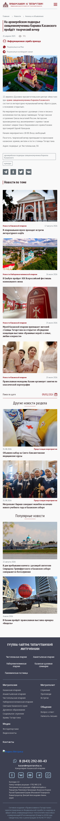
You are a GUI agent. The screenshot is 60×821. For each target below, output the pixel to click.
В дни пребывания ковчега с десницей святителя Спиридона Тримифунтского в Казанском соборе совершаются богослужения (27, 568)
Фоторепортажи (11, 729)
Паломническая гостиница (16, 672)
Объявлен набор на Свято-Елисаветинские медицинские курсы (24, 454)
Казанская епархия (12, 690)
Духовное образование (14, 710)
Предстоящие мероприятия (45, 449)
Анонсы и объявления (34, 16)
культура (7, 163)
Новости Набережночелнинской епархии (20, 274)
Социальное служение (13, 713)
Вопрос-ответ (47, 712)
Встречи (45, 698)
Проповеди (46, 694)
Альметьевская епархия (43, 656)
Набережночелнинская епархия (16, 665)
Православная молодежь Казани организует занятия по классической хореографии (30, 383)
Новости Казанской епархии (15, 226)
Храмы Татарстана (12, 717)
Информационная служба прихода (24, 41)
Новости (17, 16)
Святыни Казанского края (15, 706)
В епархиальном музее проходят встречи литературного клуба (23, 232)
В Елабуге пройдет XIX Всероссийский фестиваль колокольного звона (27, 280)
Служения (45, 690)
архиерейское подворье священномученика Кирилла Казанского (26, 156)
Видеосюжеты (9, 733)
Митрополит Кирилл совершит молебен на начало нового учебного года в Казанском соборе (27, 506)
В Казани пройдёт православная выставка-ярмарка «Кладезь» (28, 622)
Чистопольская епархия (16, 656)
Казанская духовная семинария (43, 665)
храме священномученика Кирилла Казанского (28, 100)
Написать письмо (49, 716)
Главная (6, 16)
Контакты (8, 741)
